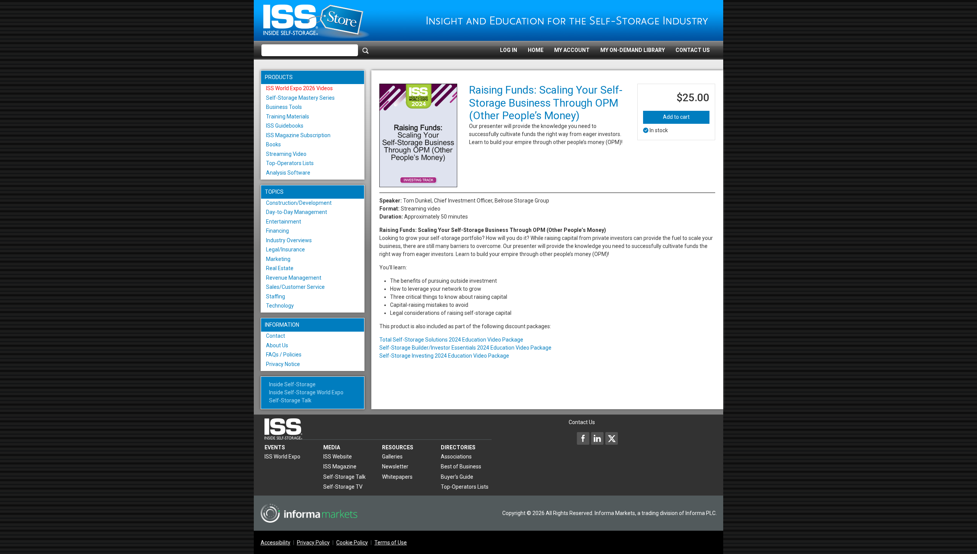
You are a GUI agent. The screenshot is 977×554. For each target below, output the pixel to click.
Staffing (275, 296)
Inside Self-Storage (292, 384)
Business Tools (284, 107)
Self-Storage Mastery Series (300, 98)
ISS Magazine (339, 466)
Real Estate (279, 268)
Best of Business (461, 466)
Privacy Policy (313, 542)
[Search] (365, 50)
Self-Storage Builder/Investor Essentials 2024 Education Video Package (465, 348)
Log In (508, 50)
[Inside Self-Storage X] (611, 438)
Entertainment (283, 222)
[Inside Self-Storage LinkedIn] (597, 438)
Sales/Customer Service (295, 287)
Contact (275, 336)
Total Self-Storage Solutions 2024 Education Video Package (451, 340)
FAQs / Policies (283, 355)
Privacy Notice (283, 364)
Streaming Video (286, 154)
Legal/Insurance (285, 249)
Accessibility (275, 542)
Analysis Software (288, 173)
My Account (572, 50)
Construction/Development (299, 203)
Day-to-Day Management (296, 212)
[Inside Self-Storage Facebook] (583, 438)
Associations (456, 457)
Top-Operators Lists (290, 163)
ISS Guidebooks (284, 126)
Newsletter (395, 466)
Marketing (278, 259)
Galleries (392, 457)
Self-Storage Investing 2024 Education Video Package (444, 356)
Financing (277, 231)
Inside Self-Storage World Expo (306, 392)
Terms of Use (390, 542)
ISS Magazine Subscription (298, 135)
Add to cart (676, 117)
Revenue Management (293, 278)
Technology (280, 306)
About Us (277, 345)
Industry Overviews (289, 240)
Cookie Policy (352, 542)
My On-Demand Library (632, 50)
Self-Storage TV (343, 487)
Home (535, 50)
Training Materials (287, 116)
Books (273, 144)
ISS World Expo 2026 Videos (299, 88)
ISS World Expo (282, 457)
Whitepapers (397, 477)
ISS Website (337, 457)
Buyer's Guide (457, 477)
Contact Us (693, 50)
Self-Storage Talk (290, 400)
